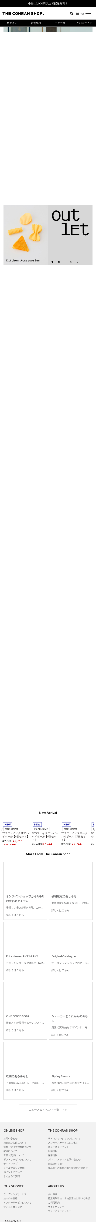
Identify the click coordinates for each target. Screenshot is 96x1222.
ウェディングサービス (15, 1194)
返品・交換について (13, 1155)
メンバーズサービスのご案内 (63, 1142)
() (82, 13)
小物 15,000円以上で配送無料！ (48, 3)
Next (94, 829)
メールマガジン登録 (13, 1167)
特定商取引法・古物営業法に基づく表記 (69, 1198)
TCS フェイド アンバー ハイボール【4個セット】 (45, 836)
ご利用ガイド (84, 22)
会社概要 (52, 1194)
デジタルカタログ (12, 1206)
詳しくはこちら (15, 914)
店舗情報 (52, 1151)
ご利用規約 (54, 1202)
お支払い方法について (15, 1142)
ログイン (12, 22)
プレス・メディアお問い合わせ (64, 1159)
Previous (2, 829)
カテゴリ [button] (60, 22)
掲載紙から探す (56, 1163)
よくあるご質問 (11, 1176)
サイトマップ (10, 1163)
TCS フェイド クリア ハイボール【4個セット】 (15, 835)
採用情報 (52, 1155)
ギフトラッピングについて (17, 1159)
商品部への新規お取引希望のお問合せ (68, 1167)
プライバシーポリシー (59, 1210)
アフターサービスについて (17, 1202)
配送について (10, 1151)
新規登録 (36, 22)
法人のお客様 (10, 1198)
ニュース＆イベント (58, 1146)
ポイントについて (12, 1172)
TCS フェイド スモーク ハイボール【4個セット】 (74, 836)
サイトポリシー (56, 1206)
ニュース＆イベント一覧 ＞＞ (48, 1109)
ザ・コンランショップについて (64, 1138)
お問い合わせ (10, 1138)
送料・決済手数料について (17, 1146)
